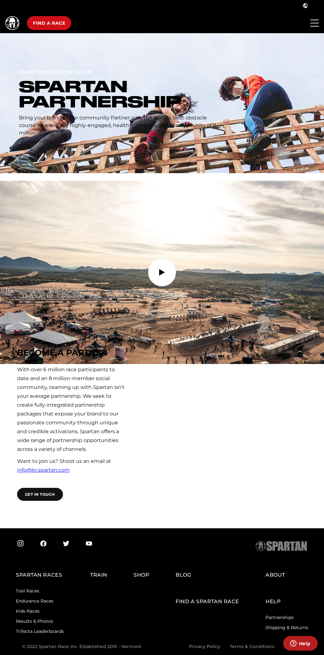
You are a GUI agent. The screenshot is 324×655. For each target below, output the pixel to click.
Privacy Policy (204, 646)
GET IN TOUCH (40, 494)
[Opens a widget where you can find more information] (300, 644)
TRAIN (98, 575)
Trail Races (27, 591)
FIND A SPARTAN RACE (207, 601)
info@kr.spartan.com (43, 470)
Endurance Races (34, 601)
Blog (183, 575)
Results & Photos (34, 621)
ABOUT (275, 575)
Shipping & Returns (286, 627)
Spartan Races (39, 575)
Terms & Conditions (252, 646)
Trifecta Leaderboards (40, 631)
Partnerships (279, 617)
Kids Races (28, 611)
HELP (273, 601)
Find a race (49, 23)
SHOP (141, 575)
